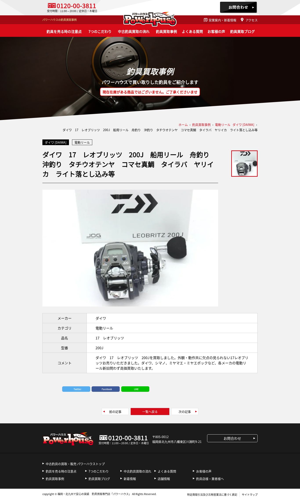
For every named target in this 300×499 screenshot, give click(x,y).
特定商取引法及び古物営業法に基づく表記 (212, 494)
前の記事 (115, 411)
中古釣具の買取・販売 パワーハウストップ (75, 464)
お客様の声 (216, 31)
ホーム (183, 124)
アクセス (252, 20)
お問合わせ (239, 8)
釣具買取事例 (166, 31)
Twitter (77, 389)
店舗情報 (164, 478)
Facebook (107, 389)
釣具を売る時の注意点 (64, 31)
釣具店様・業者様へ (210, 478)
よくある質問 (192, 31)
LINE (136, 389)
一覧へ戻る (150, 411)
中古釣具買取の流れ (134, 31)
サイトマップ (250, 494)
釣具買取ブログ (242, 31)
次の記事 (185, 411)
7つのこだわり (100, 31)
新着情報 (130, 478)
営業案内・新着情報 (222, 20)
